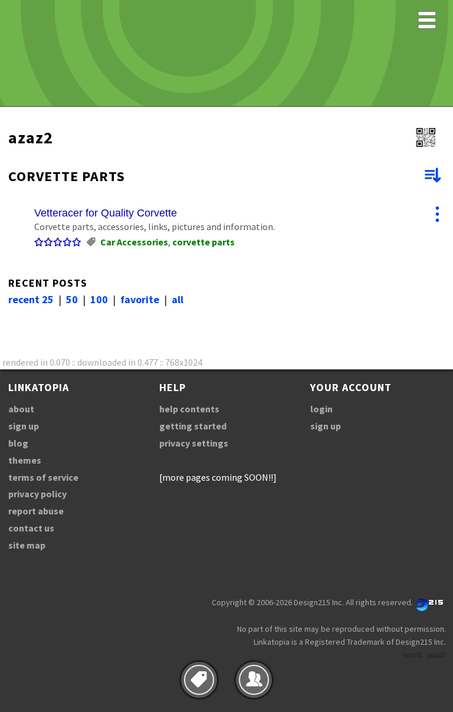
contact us (31, 528)
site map (26, 545)
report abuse (36, 511)
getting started (192, 426)
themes (24, 460)
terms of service (43, 477)
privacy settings (193, 443)
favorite (139, 299)
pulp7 (437, 655)
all (177, 299)
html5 (412, 655)
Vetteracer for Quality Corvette (105, 213)
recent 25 (31, 299)
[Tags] (199, 680)
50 (72, 299)
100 (99, 299)
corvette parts (203, 242)
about (21, 409)
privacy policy (37, 494)
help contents (189, 409)
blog (18, 443)
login (321, 409)
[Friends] (254, 680)
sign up (23, 426)
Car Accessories (134, 242)
